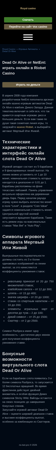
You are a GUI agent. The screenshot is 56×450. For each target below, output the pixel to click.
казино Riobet (25, 127)
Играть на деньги (28, 84)
